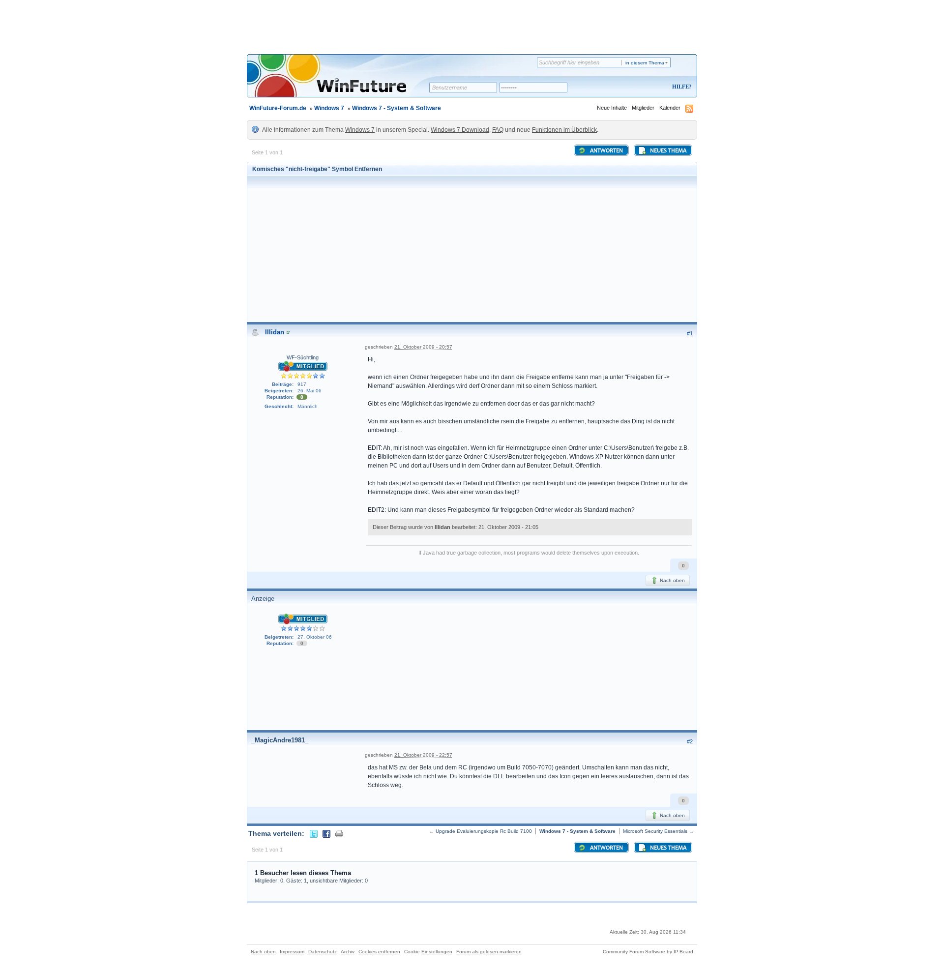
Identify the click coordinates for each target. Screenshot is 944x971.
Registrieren (641, 87)
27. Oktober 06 (314, 637)
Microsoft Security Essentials (655, 831)
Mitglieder (643, 108)
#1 (690, 333)
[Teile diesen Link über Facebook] (326, 833)
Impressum (292, 951)
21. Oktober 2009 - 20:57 (423, 347)
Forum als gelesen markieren (489, 951)
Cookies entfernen (379, 951)
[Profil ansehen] (288, 332)
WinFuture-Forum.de (277, 108)
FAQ (497, 129)
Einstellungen (436, 951)
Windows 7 (329, 108)
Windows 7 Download (460, 129)
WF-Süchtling (303, 357)
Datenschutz (322, 951)
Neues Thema (667, 151)
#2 (690, 741)
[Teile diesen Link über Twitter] (314, 833)
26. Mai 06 (309, 390)
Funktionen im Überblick (564, 129)
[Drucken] (339, 833)
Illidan (274, 332)
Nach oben (671, 580)
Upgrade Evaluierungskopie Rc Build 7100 (484, 831)
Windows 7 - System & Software (396, 108)
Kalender (669, 108)
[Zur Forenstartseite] (341, 82)
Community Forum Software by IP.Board (648, 951)
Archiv (347, 951)
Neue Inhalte (612, 108)
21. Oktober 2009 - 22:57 (423, 755)
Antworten (606, 151)
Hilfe (680, 86)
